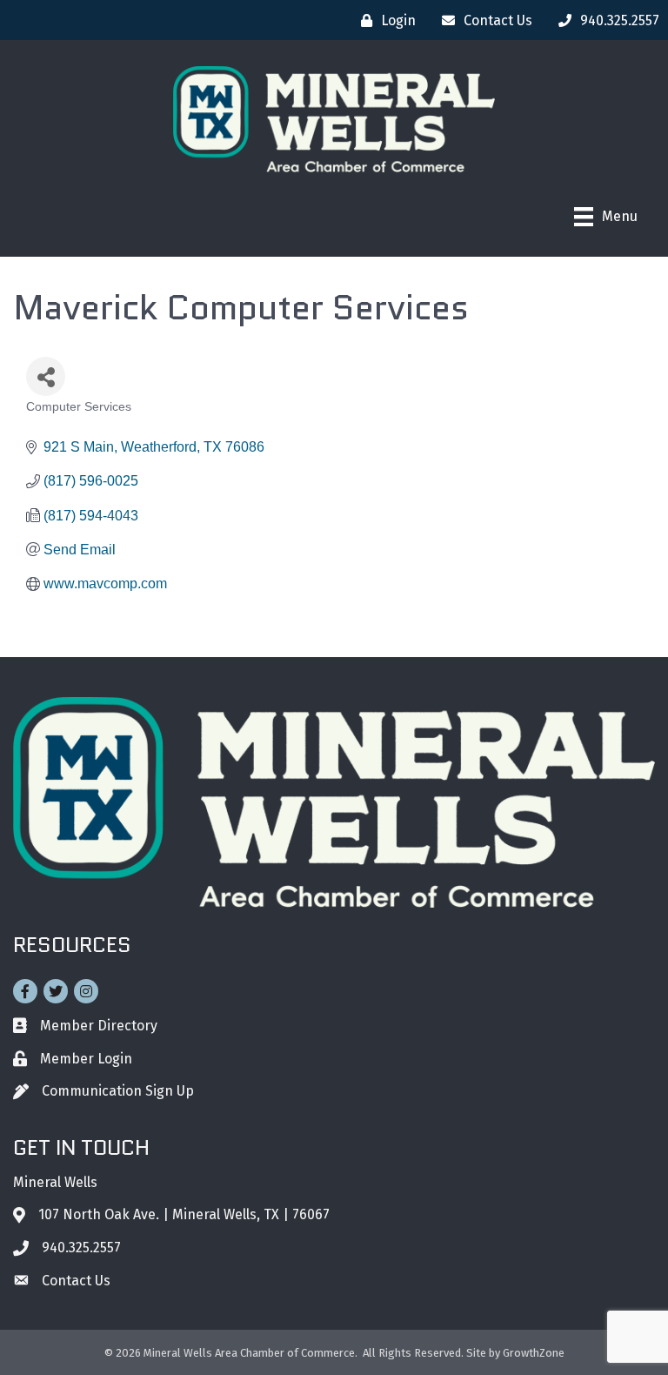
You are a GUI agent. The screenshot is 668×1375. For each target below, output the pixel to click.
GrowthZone (533, 1352)
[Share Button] (45, 376)
